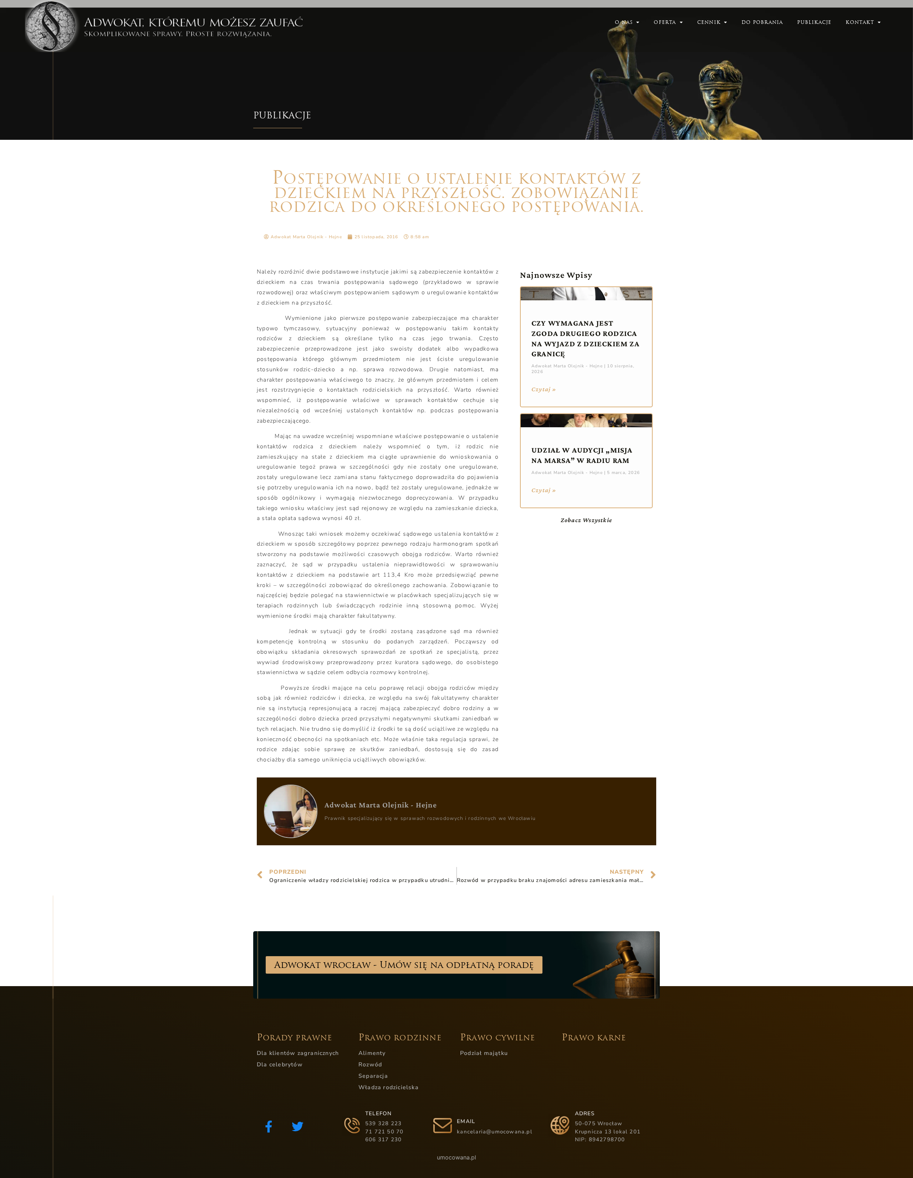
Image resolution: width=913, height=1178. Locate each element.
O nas (624, 22)
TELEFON (378, 1113)
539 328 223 (383, 1123)
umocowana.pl (456, 1157)
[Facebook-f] (268, 1126)
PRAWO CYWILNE (497, 1037)
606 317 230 (383, 1139)
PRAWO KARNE (594, 1037)
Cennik (708, 22)
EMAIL (466, 1121)
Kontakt (860, 22)
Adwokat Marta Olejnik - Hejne (381, 804)
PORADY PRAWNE (294, 1037)
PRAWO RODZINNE (400, 1037)
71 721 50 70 (384, 1131)
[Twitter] (297, 1126)
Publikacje (814, 22)
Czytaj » (544, 389)
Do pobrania (762, 22)
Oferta (665, 22)
